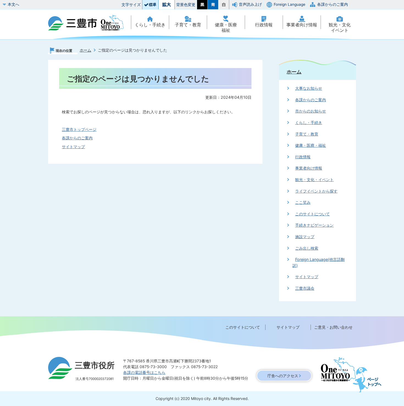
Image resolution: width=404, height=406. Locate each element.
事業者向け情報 (301, 24)
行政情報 (264, 24)
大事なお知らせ (308, 88)
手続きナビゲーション (314, 225)
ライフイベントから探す (316, 191)
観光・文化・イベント (314, 179)
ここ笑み (303, 202)
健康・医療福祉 (226, 27)
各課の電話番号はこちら (144, 372)
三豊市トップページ (79, 129)
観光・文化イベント (340, 27)
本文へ (13, 4)
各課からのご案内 (332, 4)
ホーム (85, 50)
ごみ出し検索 (306, 248)
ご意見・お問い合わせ (333, 327)
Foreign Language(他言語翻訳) (318, 262)
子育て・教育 (188, 24)
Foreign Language (289, 4)
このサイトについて (312, 214)
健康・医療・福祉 (310, 145)
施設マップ (304, 236)
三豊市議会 (304, 288)
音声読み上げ (250, 4)
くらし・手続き (150, 24)
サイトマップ (73, 146)
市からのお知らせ (310, 111)
